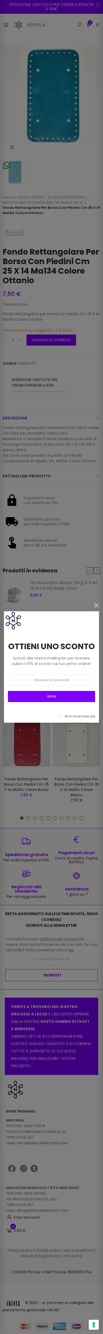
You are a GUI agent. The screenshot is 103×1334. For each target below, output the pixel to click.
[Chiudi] (96, 605)
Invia (51, 696)
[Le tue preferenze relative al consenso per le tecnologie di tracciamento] (94, 1325)
